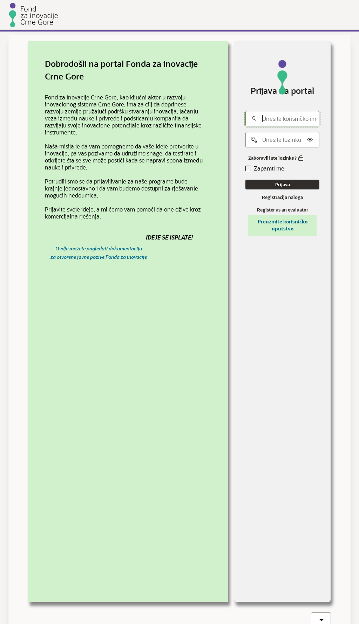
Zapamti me (269, 168)
